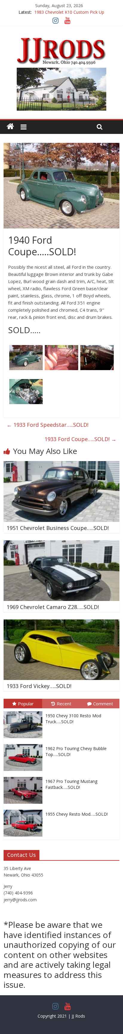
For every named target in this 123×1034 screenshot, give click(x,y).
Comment (103, 704)
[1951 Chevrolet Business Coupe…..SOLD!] (61, 464)
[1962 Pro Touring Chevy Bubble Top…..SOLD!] (24, 744)
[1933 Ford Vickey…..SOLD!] (61, 623)
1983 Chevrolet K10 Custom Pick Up (69, 12)
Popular (26, 704)
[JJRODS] (10, 126)
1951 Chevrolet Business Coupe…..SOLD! (58, 527)
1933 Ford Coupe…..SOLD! (80, 439)
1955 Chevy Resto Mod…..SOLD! (76, 814)
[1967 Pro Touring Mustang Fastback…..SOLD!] (24, 777)
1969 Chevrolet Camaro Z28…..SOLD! (53, 606)
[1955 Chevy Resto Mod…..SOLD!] (24, 810)
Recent (64, 704)
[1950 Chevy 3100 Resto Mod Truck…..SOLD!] (24, 711)
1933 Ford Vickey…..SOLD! (39, 686)
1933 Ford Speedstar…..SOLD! (47, 424)
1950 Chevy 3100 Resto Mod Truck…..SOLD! (73, 718)
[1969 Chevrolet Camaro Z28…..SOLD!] (61, 544)
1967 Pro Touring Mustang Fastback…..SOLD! (71, 784)
